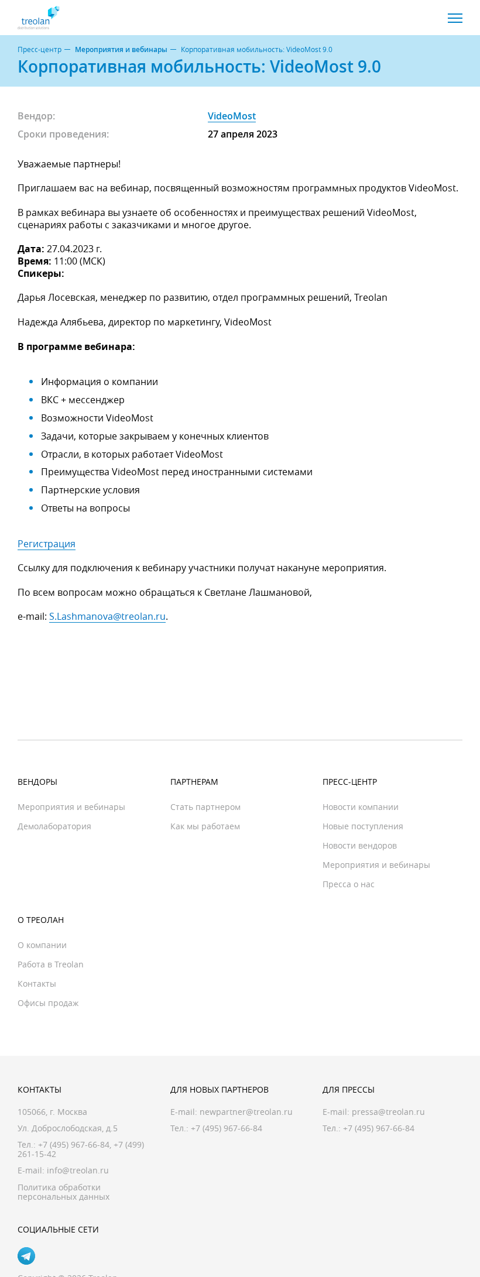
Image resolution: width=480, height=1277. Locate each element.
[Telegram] (26, 1256)
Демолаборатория (54, 826)
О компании (42, 944)
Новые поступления (363, 826)
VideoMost (232, 115)
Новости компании (361, 806)
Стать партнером (205, 806)
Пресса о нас (349, 884)
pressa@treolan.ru (388, 1111)
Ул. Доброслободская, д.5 (68, 1128)
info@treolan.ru (78, 1170)
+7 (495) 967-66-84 (73, 1144)
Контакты (37, 983)
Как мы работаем (205, 826)
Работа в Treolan (51, 964)
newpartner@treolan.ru (246, 1111)
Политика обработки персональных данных (63, 1192)
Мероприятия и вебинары (121, 50)
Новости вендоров (360, 845)
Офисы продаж (48, 1002)
